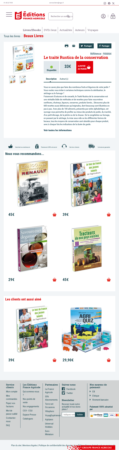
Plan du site (16, 445)
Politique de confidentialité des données (56, 445)
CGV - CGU (27, 410)
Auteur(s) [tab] (64, 78)
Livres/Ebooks (32, 30)
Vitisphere (49, 411)
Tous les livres (12, 36)
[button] (68, 16)
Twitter (69, 393)
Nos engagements (31, 406)
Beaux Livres (33, 36)
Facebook (70, 389)
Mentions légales (30, 445)
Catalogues (28, 418)
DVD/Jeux (50, 30)
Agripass (49, 419)
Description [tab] (51, 78)
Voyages (93, 30)
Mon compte (11, 391)
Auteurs (80, 30)
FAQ (8, 425)
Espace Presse (29, 414)
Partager (88, 46)
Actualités (66, 30)
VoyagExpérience (53, 415)
